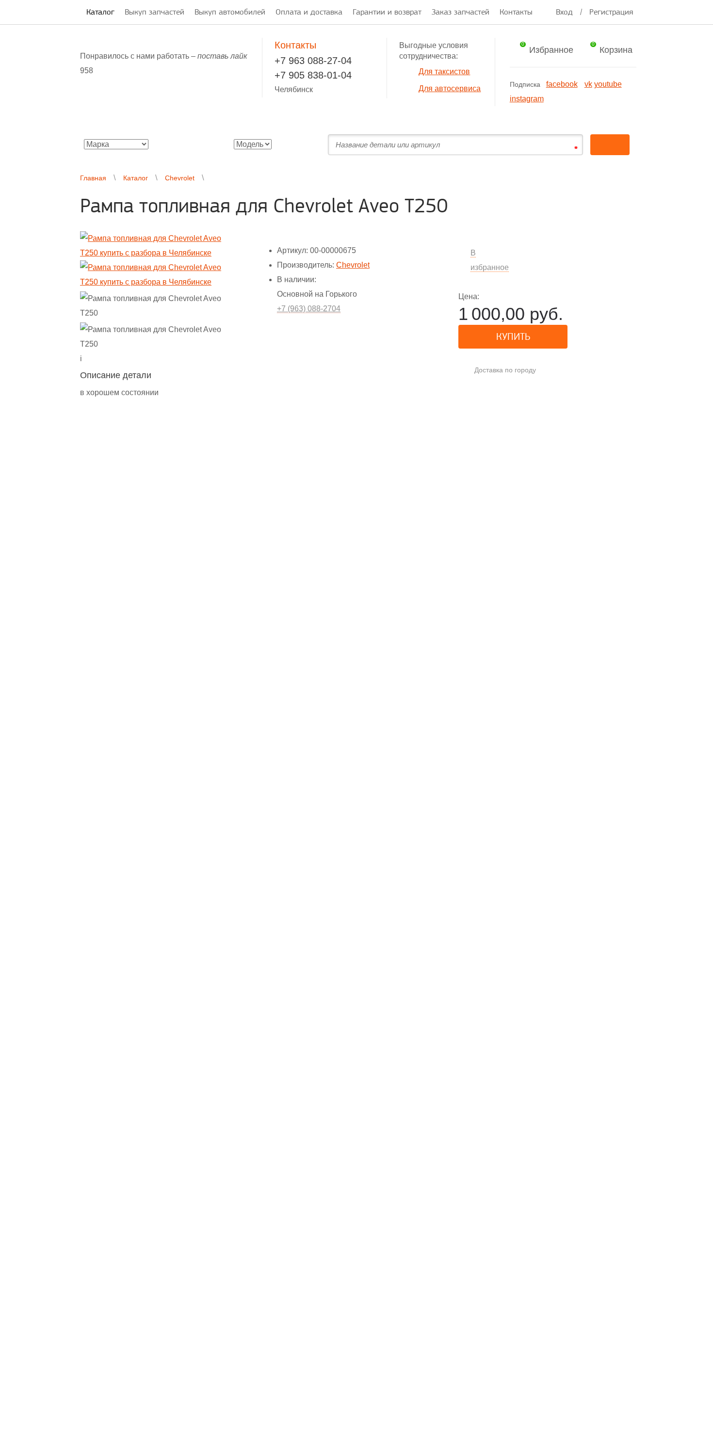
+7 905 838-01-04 (313, 75)
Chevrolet (179, 178)
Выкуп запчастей (154, 11)
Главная (93, 178)
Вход (564, 11)
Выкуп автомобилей (229, 11)
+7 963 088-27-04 (313, 60)
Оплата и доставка (308, 11)
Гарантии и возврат (387, 11)
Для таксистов (444, 71)
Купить (513, 336)
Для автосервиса (450, 88)
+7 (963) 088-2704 (308, 308)
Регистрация (611, 11)
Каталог (100, 11)
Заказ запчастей (460, 11)
